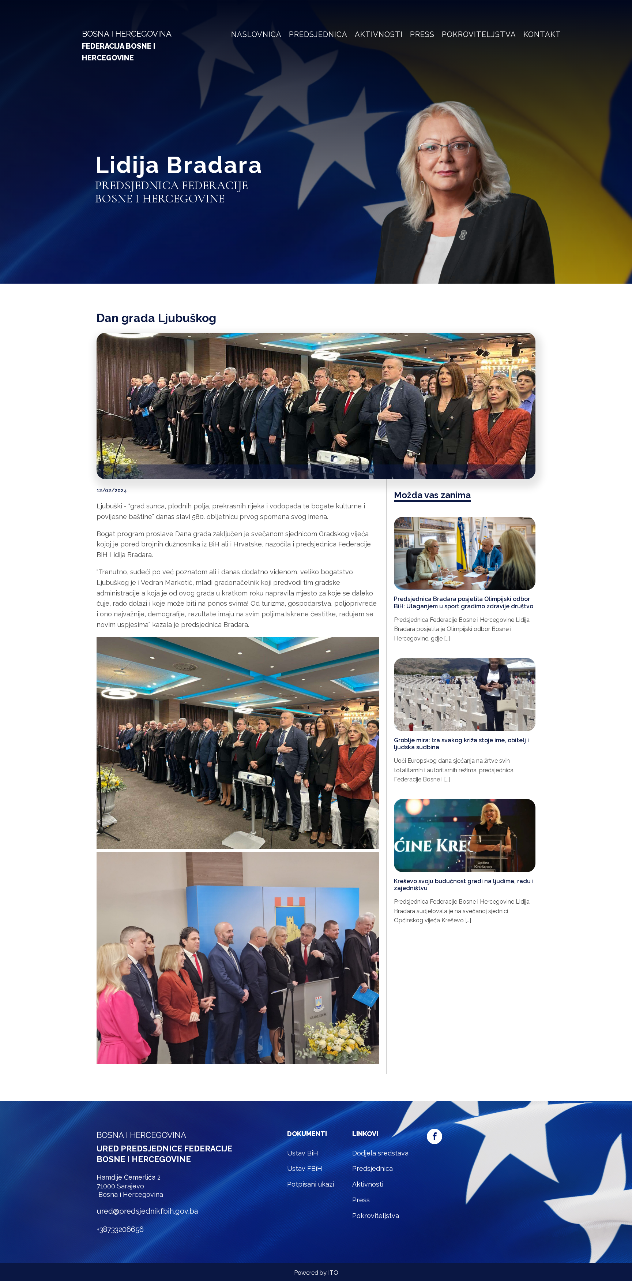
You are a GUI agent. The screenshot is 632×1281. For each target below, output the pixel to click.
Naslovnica (256, 34)
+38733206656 (120, 1229)
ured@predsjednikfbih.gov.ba (147, 1211)
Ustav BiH (302, 1153)
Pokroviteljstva (479, 34)
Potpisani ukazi (310, 1184)
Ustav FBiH (304, 1168)
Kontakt (542, 34)
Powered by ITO (316, 1272)
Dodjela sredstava (380, 1153)
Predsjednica (318, 34)
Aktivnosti (379, 34)
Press (422, 34)
